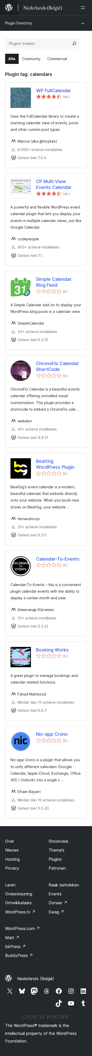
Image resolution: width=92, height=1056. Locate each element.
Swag (56, 911)
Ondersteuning (18, 893)
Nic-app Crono (52, 734)
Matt (12, 937)
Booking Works (52, 649)
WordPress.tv (20, 911)
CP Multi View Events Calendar (54, 184)
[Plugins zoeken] (74, 43)
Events (55, 893)
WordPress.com (22, 928)
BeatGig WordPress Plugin (55, 464)
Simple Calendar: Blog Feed (54, 282)
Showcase (58, 841)
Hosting (12, 859)
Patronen (57, 868)
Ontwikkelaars (18, 902)
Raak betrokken (64, 884)
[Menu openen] (84, 7)
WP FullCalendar (53, 90)
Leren (10, 884)
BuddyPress (19, 955)
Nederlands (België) (35, 978)
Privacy (12, 868)
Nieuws (12, 850)
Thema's (56, 850)
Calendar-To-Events (57, 559)
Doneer (58, 902)
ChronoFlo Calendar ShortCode (57, 366)
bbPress (15, 946)
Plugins (55, 859)
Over (9, 841)
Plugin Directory (18, 23)
